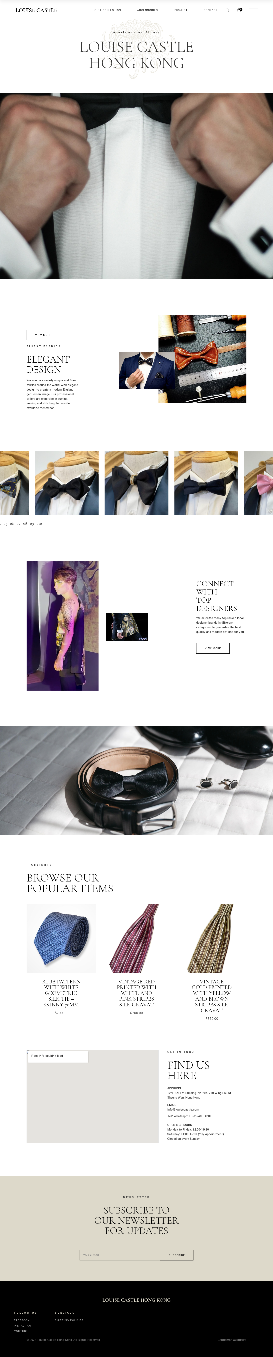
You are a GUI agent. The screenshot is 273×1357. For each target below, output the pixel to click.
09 (32, 523)
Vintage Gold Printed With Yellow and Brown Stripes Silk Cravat (212, 996)
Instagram (22, 1326)
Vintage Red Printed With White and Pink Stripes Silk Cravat (136, 993)
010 (39, 523)
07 (18, 523)
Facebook (21, 1320)
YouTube (21, 1331)
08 (25, 523)
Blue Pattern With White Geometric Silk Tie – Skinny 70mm (61, 993)
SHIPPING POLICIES (69, 1320)
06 (12, 523)
